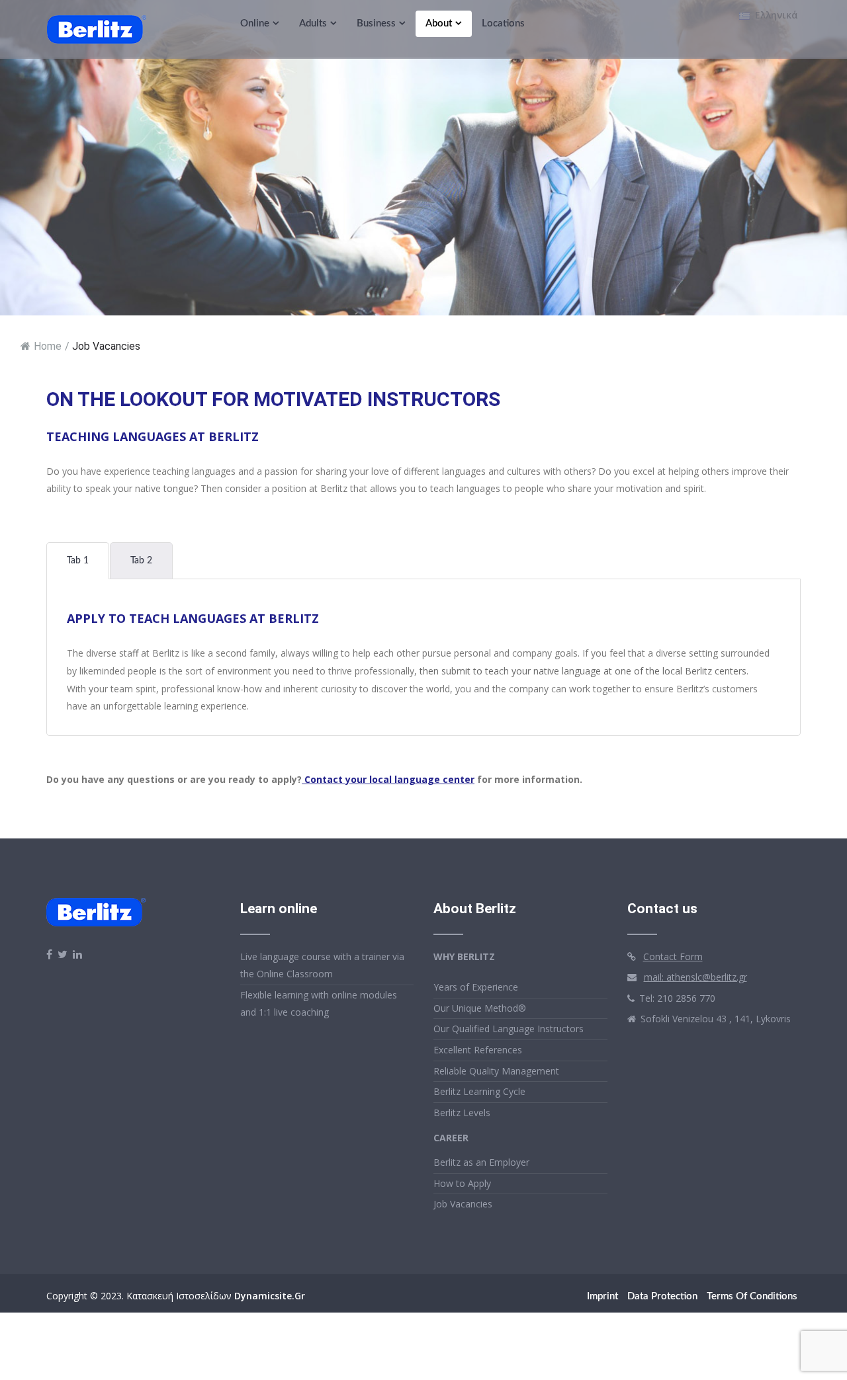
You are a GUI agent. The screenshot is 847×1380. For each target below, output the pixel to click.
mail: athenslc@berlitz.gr (695, 977)
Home (48, 346)
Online (254, 23)
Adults (313, 23)
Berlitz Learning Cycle (479, 1091)
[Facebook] (49, 954)
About (438, 23)
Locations (503, 23)
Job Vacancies (462, 1203)
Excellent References (477, 1049)
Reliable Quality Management (496, 1071)
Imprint (602, 1296)
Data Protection (662, 1296)
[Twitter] (62, 954)
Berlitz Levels (461, 1112)
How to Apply (462, 1183)
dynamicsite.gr (269, 1295)
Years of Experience (475, 987)
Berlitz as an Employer (481, 1162)
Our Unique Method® (479, 1008)
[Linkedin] (77, 954)
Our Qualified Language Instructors (508, 1028)
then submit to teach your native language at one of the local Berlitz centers (583, 671)
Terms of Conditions (752, 1296)
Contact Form (673, 956)
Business (376, 23)
